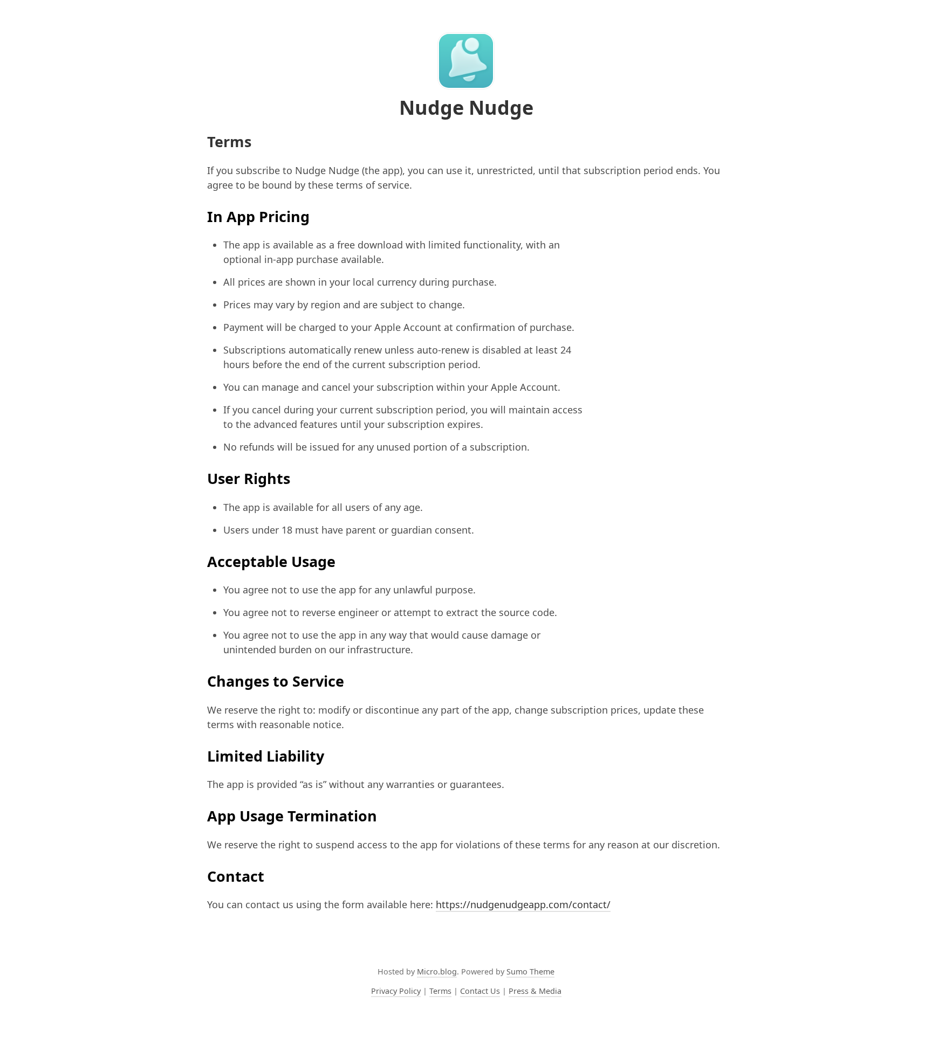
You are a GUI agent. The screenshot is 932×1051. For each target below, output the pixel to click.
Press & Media (535, 991)
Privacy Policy (396, 991)
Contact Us (480, 991)
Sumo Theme (530, 971)
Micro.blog (437, 971)
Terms (440, 991)
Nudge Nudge (466, 107)
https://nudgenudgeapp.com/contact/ (523, 904)
